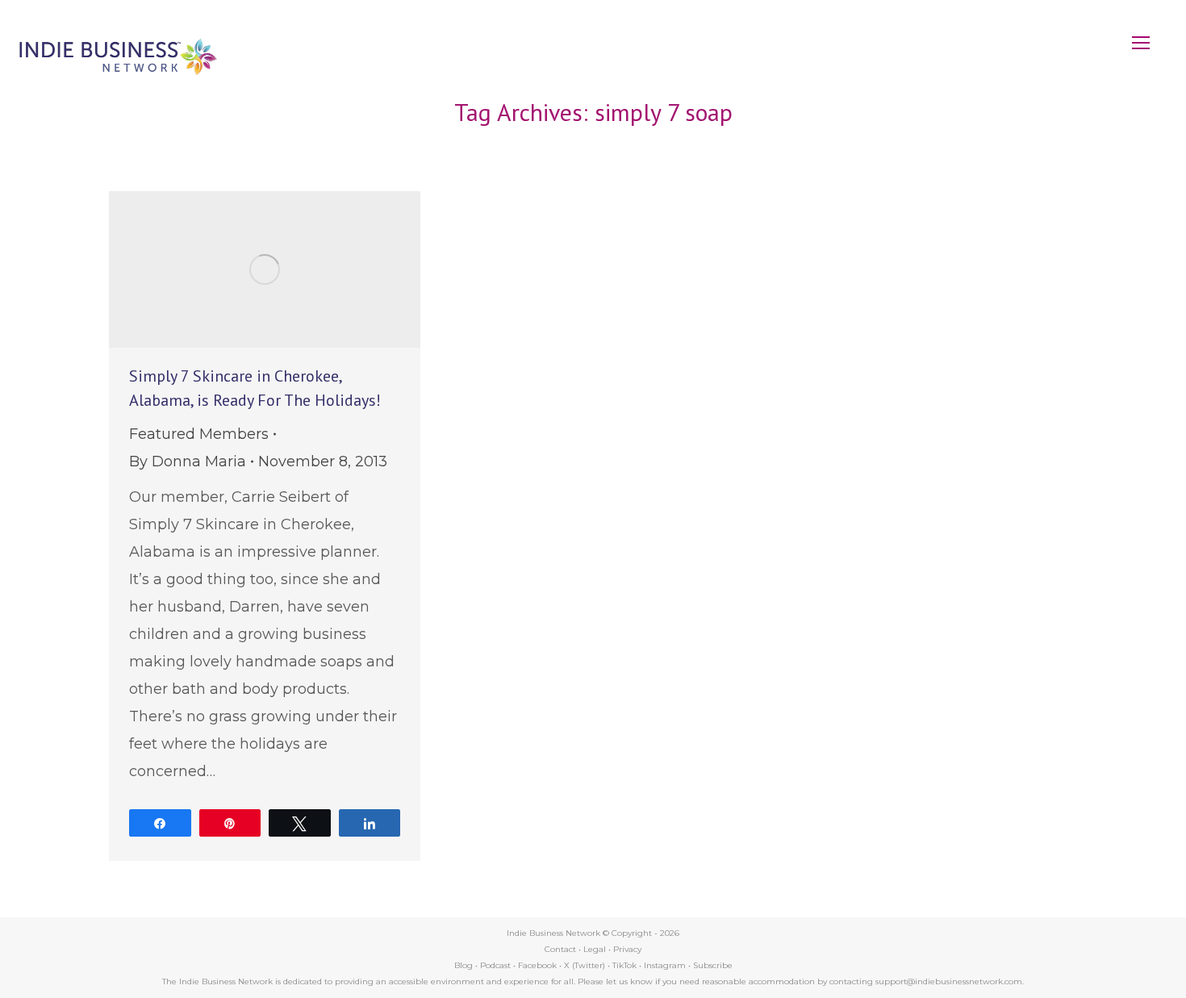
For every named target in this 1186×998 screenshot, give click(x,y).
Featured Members (199, 434)
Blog (463, 965)
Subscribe (713, 965)
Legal (594, 949)
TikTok (624, 965)
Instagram (665, 965)
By (187, 461)
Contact (560, 949)
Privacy (627, 949)
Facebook (537, 965)
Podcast (495, 965)
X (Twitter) (586, 965)
